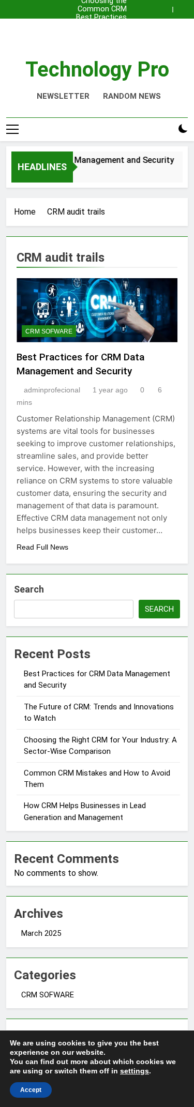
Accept (30, 1090)
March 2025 (41, 933)
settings (134, 1071)
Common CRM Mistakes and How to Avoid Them (102, 9)
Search (29, 589)
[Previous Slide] (167, 6)
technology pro (97, 69)
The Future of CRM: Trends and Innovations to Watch (98, 26)
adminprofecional (52, 390)
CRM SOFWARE (48, 331)
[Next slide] (182, 6)
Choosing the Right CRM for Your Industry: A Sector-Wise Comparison (99, 34)
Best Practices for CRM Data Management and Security (97, 17)
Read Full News (42, 547)
